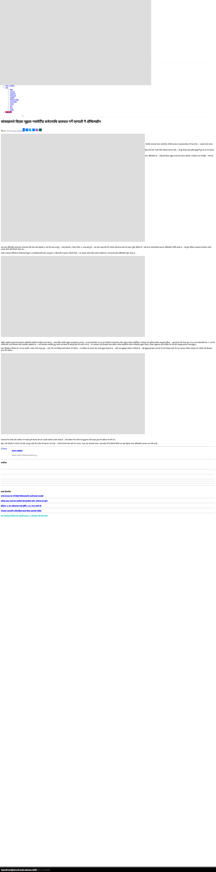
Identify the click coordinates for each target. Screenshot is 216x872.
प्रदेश (12, 110)
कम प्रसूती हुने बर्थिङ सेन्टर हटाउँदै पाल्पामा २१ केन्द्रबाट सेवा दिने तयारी (24, 516)
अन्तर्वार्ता (13, 94)
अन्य (11, 108)
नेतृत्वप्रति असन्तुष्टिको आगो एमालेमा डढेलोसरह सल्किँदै (19, 870)
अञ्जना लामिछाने (17, 451)
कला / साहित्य (9, 86)
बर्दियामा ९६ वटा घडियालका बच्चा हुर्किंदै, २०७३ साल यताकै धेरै (21, 506)
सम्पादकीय (13, 102)
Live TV (8, 112)
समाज (12, 104)
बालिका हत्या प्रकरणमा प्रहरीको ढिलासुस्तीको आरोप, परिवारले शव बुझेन (24, 501)
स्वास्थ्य (12, 92)
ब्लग (11, 106)
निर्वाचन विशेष (14, 100)
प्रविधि (12, 98)
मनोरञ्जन (13, 96)
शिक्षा (11, 90)
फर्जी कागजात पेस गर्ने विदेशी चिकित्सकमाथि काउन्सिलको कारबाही (22, 496)
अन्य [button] (6, 88)
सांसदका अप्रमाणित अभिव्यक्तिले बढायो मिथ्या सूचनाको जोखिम (21, 511)
